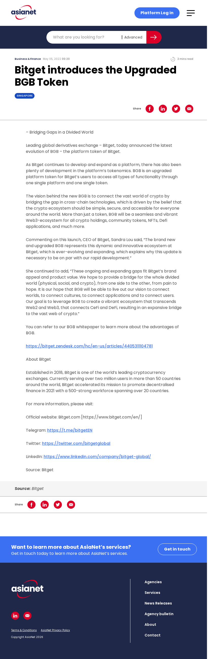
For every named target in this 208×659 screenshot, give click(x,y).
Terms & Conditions (24, 630)
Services (152, 592)
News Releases (158, 603)
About (150, 624)
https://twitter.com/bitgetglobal (76, 443)
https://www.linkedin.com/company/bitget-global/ (97, 457)
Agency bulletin (159, 613)
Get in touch (177, 549)
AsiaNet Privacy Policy (55, 630)
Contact (153, 635)
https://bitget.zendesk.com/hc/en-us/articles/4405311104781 (89, 346)
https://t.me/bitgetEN (69, 430)
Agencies (153, 581)
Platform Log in (157, 13)
